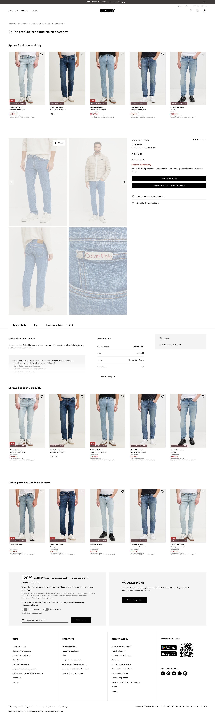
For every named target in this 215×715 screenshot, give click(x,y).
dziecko (25, 10)
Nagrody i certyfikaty (21, 655)
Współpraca (18, 660)
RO (187, 706)
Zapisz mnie (81, 620)
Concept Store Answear (121, 664)
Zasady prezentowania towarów (75, 669)
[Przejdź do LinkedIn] (185, 673)
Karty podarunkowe (120, 673)
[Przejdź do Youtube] (174, 673)
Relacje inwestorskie (21, 664)
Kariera (16, 682)
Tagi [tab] (36, 325)
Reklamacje (116, 660)
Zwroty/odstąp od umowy (122, 655)
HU (177, 706)
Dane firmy (39, 707)
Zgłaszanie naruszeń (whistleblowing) (28, 673)
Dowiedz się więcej (134, 600)
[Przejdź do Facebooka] (163, 673)
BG (157, 706)
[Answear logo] (107, 10)
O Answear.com (19, 646)
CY (161, 706)
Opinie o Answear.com (22, 651)
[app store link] (169, 653)
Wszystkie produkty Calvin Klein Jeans (169, 185)
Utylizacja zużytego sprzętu (73, 673)
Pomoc (114, 687)
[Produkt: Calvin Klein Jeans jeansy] (188, 78)
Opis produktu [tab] (19, 325)
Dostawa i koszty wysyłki (122, 646)
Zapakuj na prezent (120, 678)
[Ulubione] (197, 10)
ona (11, 10)
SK (194, 706)
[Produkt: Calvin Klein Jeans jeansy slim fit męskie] (27, 78)
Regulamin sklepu (69, 646)
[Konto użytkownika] (190, 10)
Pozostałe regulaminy (71, 651)
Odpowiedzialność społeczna (25, 669)
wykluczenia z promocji (45, 598)
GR (168, 706)
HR (173, 706)
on (17, 10)
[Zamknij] (204, 2)
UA (198, 706)
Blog (64, 655)
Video (60, 143)
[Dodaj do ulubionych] (42, 54)
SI (191, 706)
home (34, 10)
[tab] (59, 325)
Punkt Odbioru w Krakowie (122, 669)
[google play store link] (169, 647)
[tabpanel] (107, 353)
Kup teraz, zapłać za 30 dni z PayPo (126, 682)
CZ (165, 706)
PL (184, 706)
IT (180, 706)
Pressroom (17, 678)
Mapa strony (62, 707)
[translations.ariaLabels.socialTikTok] (179, 673)
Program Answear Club (71, 660)
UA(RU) (204, 706)
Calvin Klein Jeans (140, 140)
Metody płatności (119, 651)
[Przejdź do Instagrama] (168, 673)
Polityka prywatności (16, 707)
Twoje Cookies (51, 707)
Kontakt (115, 691)
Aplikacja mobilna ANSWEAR (74, 664)
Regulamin (29, 707)
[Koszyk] (204, 10)
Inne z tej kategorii (169, 178)
